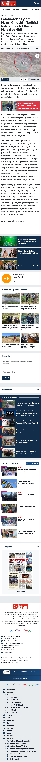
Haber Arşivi (8, 652)
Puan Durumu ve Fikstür (11, 645)
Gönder (6, 378)
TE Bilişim (25, 678)
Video (9, 718)
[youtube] (25, 684)
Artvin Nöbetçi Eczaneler (12, 636)
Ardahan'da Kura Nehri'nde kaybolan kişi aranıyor (10, 306)
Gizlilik (32, 658)
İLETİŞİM (13, 713)
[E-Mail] (14, 281)
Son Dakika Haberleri (11, 650)
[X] (15, 630)
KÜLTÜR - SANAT (17, 702)
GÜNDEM (24, 10)
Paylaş (6, 79)
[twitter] (13, 684)
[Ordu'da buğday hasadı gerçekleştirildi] (11, 338)
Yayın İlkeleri (23, 658)
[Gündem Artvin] (8, 3)
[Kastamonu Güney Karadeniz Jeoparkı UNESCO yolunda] (30, 338)
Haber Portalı (18, 277)
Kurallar (13, 658)
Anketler (10, 731)
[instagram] (19, 684)
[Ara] (35, 3)
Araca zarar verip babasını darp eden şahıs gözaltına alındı (30, 327)
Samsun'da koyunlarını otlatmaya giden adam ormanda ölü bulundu (10, 327)
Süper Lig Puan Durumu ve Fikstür (23, 751)
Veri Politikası (23, 660)
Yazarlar (10, 720)
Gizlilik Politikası (8, 662)
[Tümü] (38, 390)
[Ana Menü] (38, 3)
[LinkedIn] (22, 630)
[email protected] (8, 619)
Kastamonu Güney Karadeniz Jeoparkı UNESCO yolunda (28, 346)
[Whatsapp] (29, 630)
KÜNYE (13, 710)
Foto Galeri (11, 715)
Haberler (4, 15)
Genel (12, 15)
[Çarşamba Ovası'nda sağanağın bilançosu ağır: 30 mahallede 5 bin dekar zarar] (30, 298)
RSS (7, 672)
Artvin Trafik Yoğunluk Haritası (13, 643)
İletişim (5, 658)
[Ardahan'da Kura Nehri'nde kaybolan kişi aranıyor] (11, 298)
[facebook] (7, 684)
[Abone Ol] (34, 79)
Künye (18, 662)
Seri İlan (10, 723)
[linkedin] (37, 684)
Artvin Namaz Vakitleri (11, 641)
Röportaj (10, 725)
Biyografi (10, 728)
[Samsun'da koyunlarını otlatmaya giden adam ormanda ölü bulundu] (11, 319)
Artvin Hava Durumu (10, 639)
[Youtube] (26, 630)
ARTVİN (16, 10)
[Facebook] (11, 630)
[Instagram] (18, 630)
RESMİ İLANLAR (16, 705)
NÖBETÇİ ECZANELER (19, 707)
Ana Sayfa (11, 689)
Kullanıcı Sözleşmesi (9, 660)
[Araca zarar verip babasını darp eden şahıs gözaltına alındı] (30, 319)
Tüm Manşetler (9, 647)
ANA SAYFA (5, 10)
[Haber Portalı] (6, 278)
